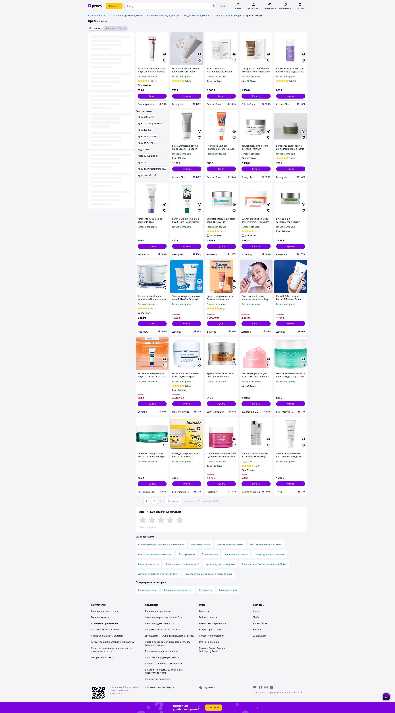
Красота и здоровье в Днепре (126, 15)
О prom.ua (204, 611)
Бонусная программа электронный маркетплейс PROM (163, 671)
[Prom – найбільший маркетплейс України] (95, 6)
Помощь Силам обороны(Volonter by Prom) (212, 650)
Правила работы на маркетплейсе (163, 663)
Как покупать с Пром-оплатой (107, 635)
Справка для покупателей (104, 611)
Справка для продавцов (157, 611)
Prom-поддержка (100, 617)
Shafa (256, 617)
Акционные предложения (104, 623)
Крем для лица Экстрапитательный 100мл (264, 564)
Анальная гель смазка (236, 554)
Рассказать (213, 707)
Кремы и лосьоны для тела (178, 590)
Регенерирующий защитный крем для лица (208, 573)
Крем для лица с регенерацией (182, 564)
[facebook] (260, 687)
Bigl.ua (256, 611)
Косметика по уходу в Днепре (163, 15)
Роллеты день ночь (148, 564)
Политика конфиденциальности (162, 657)
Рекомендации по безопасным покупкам (112, 641)
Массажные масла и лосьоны (266, 544)
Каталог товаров (97, 15)
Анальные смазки (200, 544)
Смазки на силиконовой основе (155, 554)
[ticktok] (271, 687)
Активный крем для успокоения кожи (158, 573)
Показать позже (147, 527)
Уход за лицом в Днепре (197, 15)
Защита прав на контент (212, 629)
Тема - (157, 687)
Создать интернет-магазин (159, 617)
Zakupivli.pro (259, 635)
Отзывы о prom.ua (209, 641)
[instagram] (266, 687)
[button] (152, 96)
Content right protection (211, 635)
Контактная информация (212, 623)
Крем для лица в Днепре (227, 15)
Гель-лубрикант (187, 554)
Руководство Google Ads (157, 678)
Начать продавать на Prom (159, 623)
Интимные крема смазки (230, 544)
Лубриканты (205, 590)
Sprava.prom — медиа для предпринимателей (169, 635)
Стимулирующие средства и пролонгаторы (161, 544)
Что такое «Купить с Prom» (105, 629)
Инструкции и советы (102, 657)
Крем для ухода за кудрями (220, 564)
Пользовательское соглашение (161, 651)
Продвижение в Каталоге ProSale (162, 629)
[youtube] (255, 687)
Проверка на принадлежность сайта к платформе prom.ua (111, 650)
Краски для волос (147, 590)
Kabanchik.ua (260, 623)
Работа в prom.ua (208, 617)
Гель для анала (210, 554)
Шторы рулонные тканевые (270, 554)
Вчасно (257, 629)
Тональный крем (228, 590)
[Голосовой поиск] (213, 6)
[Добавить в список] (164, 60)
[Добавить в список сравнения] (164, 54)
